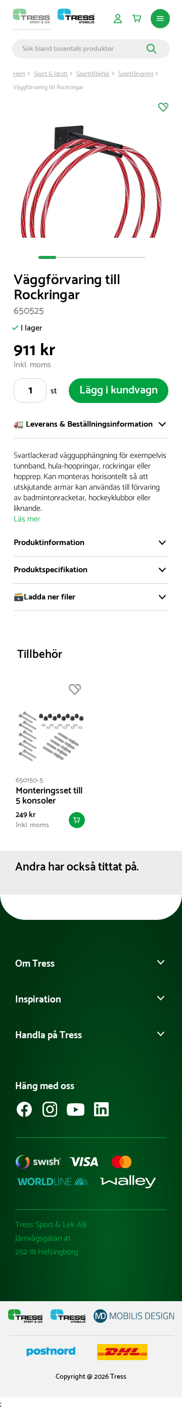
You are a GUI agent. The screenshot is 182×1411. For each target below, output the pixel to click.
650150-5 (29, 780)
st (54, 391)
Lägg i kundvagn (118, 390)
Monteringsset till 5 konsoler (49, 796)
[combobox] (83, 48)
